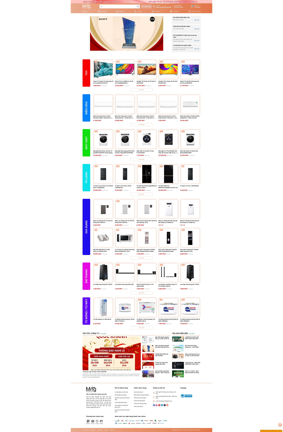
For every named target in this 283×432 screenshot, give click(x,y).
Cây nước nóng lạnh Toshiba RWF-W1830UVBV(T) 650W (146, 250)
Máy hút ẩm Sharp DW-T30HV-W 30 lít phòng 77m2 (147, 221)
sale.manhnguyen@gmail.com (164, 401)
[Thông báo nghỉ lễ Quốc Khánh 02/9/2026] (112, 353)
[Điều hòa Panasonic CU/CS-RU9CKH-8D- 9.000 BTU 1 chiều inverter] (168, 104)
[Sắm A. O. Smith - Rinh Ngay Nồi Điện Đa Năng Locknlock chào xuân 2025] (178, 373)
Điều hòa (103, 11)
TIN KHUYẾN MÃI (180, 333)
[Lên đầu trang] (280, 420)
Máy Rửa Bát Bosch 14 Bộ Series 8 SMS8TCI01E (101, 250)
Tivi (86, 11)
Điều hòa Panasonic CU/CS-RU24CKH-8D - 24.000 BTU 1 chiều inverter (124, 117)
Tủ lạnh (139, 11)
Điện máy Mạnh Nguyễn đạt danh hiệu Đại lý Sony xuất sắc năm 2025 (162, 346)
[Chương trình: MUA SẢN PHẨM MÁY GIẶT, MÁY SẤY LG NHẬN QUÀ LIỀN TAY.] (178, 365)
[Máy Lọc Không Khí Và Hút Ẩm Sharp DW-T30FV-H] (103, 209)
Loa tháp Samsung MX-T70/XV (189, 284)
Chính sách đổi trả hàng (140, 403)
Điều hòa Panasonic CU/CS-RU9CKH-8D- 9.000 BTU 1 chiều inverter (168, 117)
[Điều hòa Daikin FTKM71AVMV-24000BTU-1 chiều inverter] (190, 104)
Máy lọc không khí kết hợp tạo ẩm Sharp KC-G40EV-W (189, 221)
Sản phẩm (100, 430)
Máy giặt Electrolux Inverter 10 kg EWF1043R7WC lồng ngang (102, 151)
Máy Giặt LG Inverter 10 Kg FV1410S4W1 (145, 151)
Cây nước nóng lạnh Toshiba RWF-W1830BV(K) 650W (167, 250)
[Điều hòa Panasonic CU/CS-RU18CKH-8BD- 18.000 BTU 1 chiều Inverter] (103, 104)
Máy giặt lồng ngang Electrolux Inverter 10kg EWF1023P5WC (124, 151)
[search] (138, 6)
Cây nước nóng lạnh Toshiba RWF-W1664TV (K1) (189, 250)
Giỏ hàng (196, 6)
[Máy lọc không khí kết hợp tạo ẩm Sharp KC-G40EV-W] (190, 209)
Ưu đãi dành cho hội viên (121, 392)
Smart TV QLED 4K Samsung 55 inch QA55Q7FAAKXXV (103, 82)
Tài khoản (179, 6)
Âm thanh (156, 11)
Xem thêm (141, 89)
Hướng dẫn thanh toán (121, 402)
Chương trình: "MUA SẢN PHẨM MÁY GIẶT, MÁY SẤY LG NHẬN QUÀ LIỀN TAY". (192, 363)
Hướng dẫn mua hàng (120, 395)
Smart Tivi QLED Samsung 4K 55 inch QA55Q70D (189, 82)
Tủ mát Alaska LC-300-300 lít (102, 319)
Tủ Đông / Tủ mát (86, 311)
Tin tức (106, 430)
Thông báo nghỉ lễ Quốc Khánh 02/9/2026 (94, 371)
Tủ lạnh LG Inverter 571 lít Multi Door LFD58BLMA (103, 186)
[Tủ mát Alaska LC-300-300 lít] (103, 307)
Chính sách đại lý (138, 392)
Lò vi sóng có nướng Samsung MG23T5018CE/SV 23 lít (124, 250)
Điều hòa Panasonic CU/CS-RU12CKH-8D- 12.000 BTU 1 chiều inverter (145, 117)
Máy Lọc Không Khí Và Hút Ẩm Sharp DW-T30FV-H (103, 221)
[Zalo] (162, 405)
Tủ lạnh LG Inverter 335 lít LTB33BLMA (123, 186)
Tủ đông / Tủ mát (195, 11)
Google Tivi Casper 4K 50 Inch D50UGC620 (167, 82)
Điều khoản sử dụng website (141, 395)
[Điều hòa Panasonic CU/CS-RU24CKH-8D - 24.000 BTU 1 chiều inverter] (125, 104)
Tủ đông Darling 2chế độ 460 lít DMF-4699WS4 (190, 320)
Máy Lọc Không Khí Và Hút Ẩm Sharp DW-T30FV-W (124, 221)
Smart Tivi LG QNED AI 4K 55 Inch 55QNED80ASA (124, 82)
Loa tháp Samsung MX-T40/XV (102, 284)
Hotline (163, 6)
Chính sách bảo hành (139, 400)
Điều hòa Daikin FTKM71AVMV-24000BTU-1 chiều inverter (190, 117)
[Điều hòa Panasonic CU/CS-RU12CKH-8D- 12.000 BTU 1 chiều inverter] (146, 104)
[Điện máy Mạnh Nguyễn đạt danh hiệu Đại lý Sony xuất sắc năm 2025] (148, 348)
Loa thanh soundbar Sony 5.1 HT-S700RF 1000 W (167, 285)
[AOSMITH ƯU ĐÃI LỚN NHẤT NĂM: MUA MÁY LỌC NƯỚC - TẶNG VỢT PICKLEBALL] (178, 339)
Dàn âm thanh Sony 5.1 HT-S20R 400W (145, 285)
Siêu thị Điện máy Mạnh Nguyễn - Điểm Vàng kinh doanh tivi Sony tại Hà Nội (162, 371)
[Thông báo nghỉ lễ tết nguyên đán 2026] (148, 365)
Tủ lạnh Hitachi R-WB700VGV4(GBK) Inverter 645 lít (168, 187)
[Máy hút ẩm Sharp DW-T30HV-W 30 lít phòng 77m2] (146, 209)
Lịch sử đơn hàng (146, 6)
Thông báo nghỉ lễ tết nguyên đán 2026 (161, 363)
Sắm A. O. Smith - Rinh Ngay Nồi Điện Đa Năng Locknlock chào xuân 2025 (192, 371)
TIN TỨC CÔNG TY (91, 333)
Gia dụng (175, 11)
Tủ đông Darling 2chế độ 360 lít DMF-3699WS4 (168, 320)
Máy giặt (121, 11)
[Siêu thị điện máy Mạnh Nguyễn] (141, 1)
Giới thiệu (92, 430)
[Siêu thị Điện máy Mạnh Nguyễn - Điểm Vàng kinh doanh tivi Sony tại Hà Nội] (148, 373)
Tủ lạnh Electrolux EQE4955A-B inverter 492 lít (147, 186)
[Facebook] (154, 405)
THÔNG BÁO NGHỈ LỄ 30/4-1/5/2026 (161, 354)
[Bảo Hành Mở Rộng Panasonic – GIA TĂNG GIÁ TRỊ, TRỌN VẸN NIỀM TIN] (178, 348)
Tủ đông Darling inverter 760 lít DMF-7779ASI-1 (124, 320)
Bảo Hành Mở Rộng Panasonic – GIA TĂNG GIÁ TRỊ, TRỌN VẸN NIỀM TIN (192, 346)
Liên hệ (112, 430)
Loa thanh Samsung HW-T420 (124, 284)
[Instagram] (157, 405)
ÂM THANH (86, 276)
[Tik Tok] (164, 405)
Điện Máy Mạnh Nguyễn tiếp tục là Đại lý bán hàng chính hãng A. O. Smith (162, 337)
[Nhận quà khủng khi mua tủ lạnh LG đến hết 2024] (178, 356)
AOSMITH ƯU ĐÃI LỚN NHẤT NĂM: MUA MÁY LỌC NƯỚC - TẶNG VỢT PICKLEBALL (192, 337)
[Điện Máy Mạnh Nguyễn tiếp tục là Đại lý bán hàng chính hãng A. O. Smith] (148, 339)
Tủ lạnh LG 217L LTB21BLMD (189, 186)
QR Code (88, 423)
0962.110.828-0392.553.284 (163, 396)
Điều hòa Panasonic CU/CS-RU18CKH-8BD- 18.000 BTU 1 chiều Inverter (102, 117)
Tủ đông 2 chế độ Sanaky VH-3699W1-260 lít (146, 320)
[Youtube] (159, 405)
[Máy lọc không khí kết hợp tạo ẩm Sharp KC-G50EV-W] (168, 209)
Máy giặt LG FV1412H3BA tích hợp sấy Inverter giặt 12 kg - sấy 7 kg (168, 152)
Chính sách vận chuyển (140, 397)
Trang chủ (86, 430)
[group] (127, 33)
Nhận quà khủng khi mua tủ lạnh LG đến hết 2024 (192, 354)
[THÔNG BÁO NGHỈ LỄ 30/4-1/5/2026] (148, 356)
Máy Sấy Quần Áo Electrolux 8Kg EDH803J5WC (189, 151)
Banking (101, 423)
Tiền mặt (92, 423)
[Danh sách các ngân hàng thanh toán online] (141, 422)
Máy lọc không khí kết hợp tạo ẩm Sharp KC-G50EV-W (167, 221)
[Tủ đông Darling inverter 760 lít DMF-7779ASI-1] (125, 307)
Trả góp (97, 423)
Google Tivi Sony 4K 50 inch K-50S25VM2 (146, 82)
